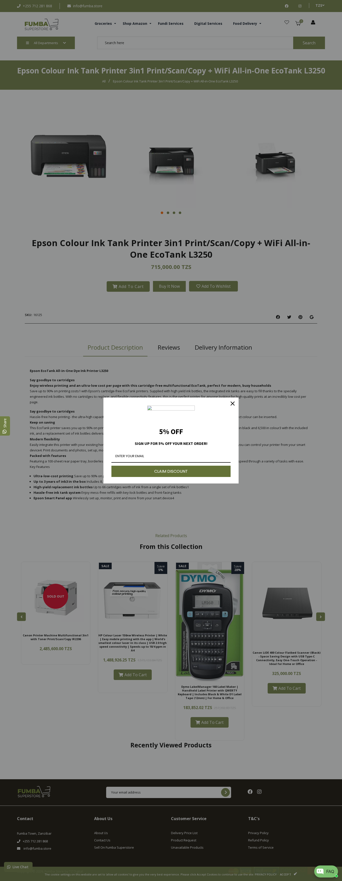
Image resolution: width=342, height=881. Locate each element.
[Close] (233, 404)
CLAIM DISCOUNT (171, 471)
